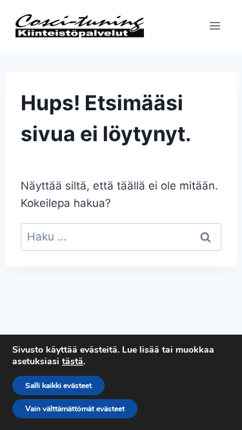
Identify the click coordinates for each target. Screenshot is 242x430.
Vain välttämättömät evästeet (75, 409)
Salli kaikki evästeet (58, 385)
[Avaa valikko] (215, 25)
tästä (72, 361)
